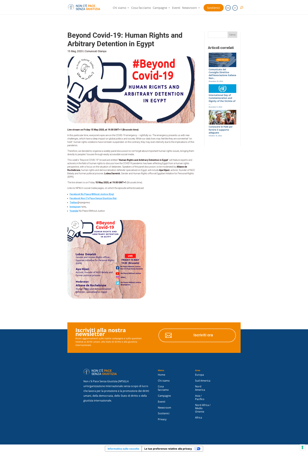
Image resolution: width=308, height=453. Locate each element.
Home (161, 374)
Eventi (176, 8)
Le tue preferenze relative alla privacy (168, 448)
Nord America (200, 388)
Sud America (202, 380)
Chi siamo (119, 8)
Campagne (160, 8)
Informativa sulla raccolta (123, 448)
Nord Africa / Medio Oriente (202, 408)
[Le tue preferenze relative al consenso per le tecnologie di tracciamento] (302, 447)
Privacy (162, 419)
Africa (198, 417)
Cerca (232, 34)
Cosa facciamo (141, 8)
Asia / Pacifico (199, 397)
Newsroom (189, 8)
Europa (199, 374)
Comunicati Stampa (95, 51)
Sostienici (213, 8)
